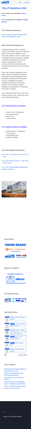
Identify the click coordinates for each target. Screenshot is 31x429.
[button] (5, 355)
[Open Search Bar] (20, 2)
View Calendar (22, 355)
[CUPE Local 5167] (5, 2)
